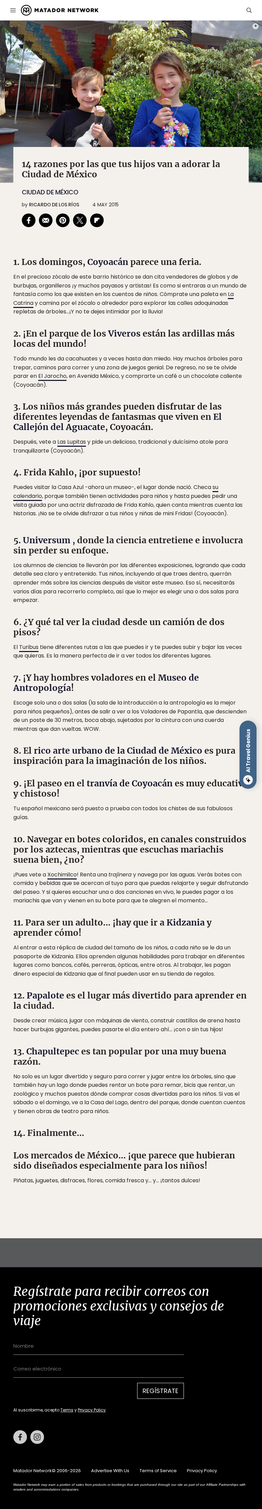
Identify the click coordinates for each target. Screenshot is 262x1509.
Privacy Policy (163, 797)
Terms (137, 797)
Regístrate (194, 780)
